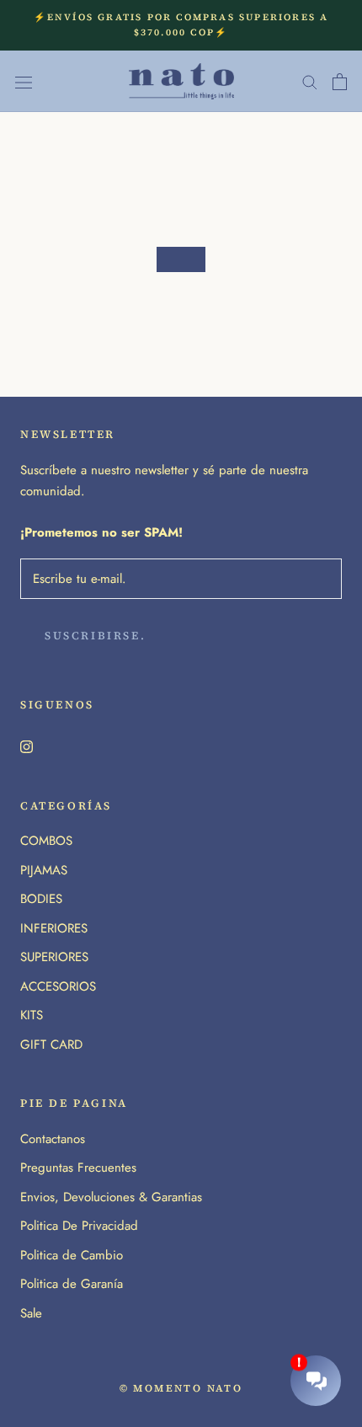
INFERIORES (54, 928)
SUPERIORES (54, 957)
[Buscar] (309, 81)
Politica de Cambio (71, 1255)
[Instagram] (26, 745)
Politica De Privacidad (79, 1225)
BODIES (41, 899)
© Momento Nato (181, 1388)
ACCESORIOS (58, 986)
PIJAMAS (43, 870)
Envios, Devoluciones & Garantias (111, 1197)
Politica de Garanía (71, 1284)
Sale (31, 1313)
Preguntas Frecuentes (78, 1167)
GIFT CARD (51, 1044)
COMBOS (46, 840)
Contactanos (52, 1139)
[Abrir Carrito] (340, 81)
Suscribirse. (95, 635)
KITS (31, 1015)
